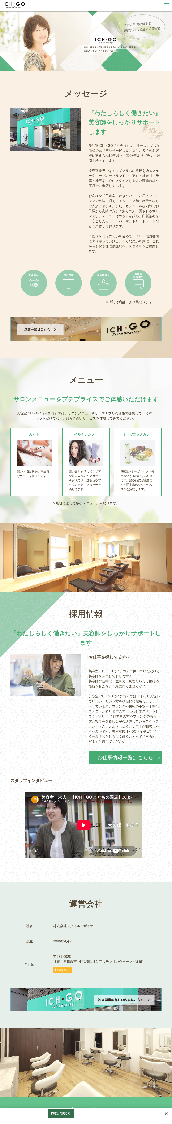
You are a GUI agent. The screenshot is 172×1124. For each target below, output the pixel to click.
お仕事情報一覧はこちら (125, 757)
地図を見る (62, 970)
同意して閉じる (60, 1113)
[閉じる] (166, 1113)
